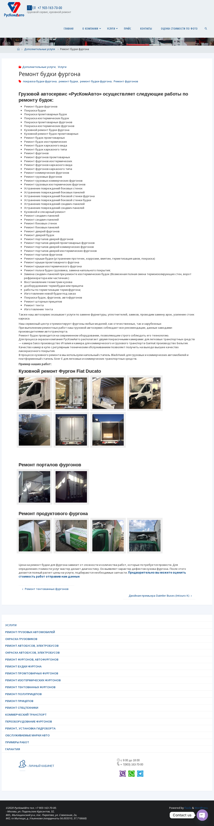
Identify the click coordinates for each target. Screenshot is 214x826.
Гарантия (12, 749)
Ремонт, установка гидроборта (30, 728)
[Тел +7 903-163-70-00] (14, 9)
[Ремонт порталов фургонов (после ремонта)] (71, 487)
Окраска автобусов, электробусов (32, 652)
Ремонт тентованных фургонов (30, 687)
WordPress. (201, 808)
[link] (206, 28)
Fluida (187, 808)
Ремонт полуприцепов (23, 694)
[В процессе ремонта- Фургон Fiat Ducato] (145, 393)
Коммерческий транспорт (26, 714)
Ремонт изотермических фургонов (33, 680)
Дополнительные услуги (39, 49)
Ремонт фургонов (125, 81)
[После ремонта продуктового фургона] (34, 535)
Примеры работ (17, 742)
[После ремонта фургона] (71, 535)
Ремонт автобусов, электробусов (32, 646)
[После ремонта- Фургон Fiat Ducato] (34, 430)
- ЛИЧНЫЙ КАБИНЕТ (40, 766)
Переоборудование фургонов (28, 721)
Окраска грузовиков (21, 639)
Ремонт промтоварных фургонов (31, 673)
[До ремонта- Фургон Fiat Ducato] (34, 393)
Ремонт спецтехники (21, 708)
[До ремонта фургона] (108, 535)
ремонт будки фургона (96, 81)
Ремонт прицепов (19, 701)
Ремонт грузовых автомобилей (30, 632)
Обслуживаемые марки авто (27, 735)
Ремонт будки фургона (23, 666)
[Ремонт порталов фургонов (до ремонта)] (34, 487)
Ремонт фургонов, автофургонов (31, 659)
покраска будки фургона (40, 81)
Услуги (62, 67)
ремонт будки (68, 81)
